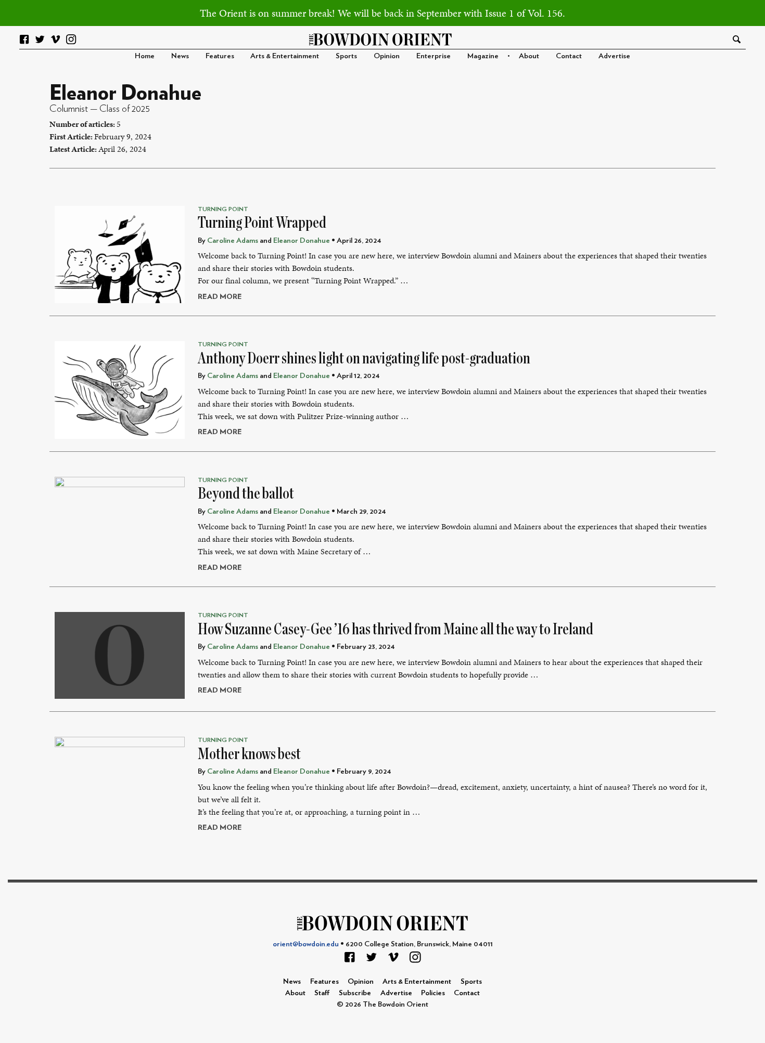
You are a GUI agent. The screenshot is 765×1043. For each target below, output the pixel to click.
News (180, 56)
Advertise (614, 56)
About (529, 56)
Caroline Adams (232, 240)
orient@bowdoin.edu (306, 944)
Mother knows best (249, 754)
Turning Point (223, 209)
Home (145, 56)
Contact (569, 56)
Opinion (387, 56)
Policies (433, 993)
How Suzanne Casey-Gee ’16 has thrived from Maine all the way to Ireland (395, 629)
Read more (220, 297)
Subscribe (355, 993)
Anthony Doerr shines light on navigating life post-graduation (364, 358)
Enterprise (433, 56)
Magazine (483, 56)
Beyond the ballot (246, 493)
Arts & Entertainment (284, 56)
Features (220, 56)
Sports (346, 56)
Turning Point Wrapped (262, 222)
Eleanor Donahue (301, 240)
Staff (322, 993)
